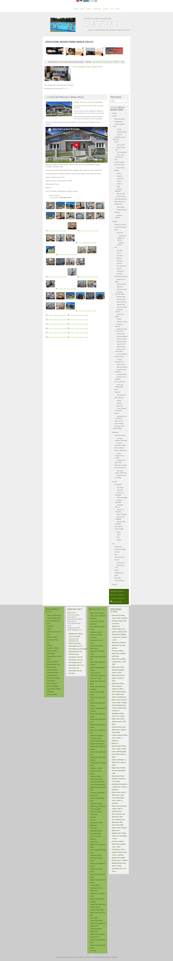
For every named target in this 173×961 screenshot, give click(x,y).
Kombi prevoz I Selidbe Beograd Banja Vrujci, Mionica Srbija (119, 863)
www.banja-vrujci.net (76, 657)
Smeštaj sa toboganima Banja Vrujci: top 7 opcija (118, 713)
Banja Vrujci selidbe (118, 858)
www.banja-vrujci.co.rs (76, 665)
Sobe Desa (94, 891)
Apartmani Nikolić (96, 831)
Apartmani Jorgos (96, 803)
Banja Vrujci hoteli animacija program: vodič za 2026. (118, 669)
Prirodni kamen (74, 654)
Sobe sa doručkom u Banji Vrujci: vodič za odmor (119, 762)
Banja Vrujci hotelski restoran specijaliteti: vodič (119, 770)
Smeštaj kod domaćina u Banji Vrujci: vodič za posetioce (119, 786)
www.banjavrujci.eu (75, 662)
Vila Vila (93, 817)
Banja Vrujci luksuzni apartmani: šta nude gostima (119, 645)
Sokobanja (50, 691)
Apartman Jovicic (96, 632)
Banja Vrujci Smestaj (97, 613)
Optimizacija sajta (75, 643)
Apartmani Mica (95, 776)
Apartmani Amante (96, 779)
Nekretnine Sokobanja (116, 591)
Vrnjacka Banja (52, 694)
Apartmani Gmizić (96, 888)
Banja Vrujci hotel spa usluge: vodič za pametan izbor (119, 808)
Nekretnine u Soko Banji (117, 598)
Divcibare (72, 673)
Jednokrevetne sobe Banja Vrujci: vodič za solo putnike (119, 729)
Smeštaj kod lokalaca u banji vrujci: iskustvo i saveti (119, 637)
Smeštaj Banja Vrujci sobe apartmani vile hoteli (54, 620)
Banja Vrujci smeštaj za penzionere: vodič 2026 (119, 661)
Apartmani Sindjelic (96, 735)
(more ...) (66, 88)
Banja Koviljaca (52, 683)
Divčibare (50, 626)
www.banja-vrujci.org (76, 660)
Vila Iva (92, 820)
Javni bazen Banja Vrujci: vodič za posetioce (118, 800)
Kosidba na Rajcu (53, 648)
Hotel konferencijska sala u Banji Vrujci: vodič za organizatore (119, 694)
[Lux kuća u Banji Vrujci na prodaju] (50, 210)
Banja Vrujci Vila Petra (97, 806)
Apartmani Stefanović (97, 782)
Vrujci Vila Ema (95, 673)
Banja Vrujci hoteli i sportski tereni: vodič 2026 (119, 721)
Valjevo (49, 629)
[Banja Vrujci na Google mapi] (96, 1)
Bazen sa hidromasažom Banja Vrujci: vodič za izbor (119, 746)
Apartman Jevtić (95, 738)
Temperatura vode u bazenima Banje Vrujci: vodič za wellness (119, 852)
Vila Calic (93, 950)
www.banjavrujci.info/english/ (78, 649)
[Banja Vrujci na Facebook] (86, 1)
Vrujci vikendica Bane (97, 784)
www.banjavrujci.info (75, 646)
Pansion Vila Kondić (97, 910)
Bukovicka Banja (52, 686)
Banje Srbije (51, 653)
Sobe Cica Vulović (96, 812)
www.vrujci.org (73, 668)
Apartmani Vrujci (95, 855)
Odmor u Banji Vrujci (54, 615)
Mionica (49, 645)
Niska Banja (51, 681)
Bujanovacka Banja (53, 678)
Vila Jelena (94, 814)
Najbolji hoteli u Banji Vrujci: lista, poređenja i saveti (119, 835)
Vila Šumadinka (95, 809)
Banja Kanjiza (51, 667)
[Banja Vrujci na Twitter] (92, 1)
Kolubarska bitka (52, 640)
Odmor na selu (52, 651)
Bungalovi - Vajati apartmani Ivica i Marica (96, 770)
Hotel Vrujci (94, 842)
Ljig (48, 642)
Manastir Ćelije (52, 637)
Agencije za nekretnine (116, 594)
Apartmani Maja (95, 833)
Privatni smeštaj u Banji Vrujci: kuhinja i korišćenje (119, 653)
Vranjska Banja (52, 675)
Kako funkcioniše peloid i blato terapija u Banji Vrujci (119, 827)
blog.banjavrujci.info (75, 651)
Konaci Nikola (94, 885)
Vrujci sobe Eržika (96, 920)
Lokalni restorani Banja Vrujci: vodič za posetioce (119, 737)
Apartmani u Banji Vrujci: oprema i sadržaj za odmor (118, 686)
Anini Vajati (94, 918)
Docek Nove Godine (53, 689)
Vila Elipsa (93, 828)
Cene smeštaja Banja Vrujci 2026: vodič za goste (119, 754)
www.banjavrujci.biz (75, 671)
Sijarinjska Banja (52, 672)
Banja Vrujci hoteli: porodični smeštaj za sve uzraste (119, 778)
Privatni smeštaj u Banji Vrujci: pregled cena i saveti (118, 844)
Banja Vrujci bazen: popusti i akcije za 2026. (118, 678)
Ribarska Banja (52, 670)
